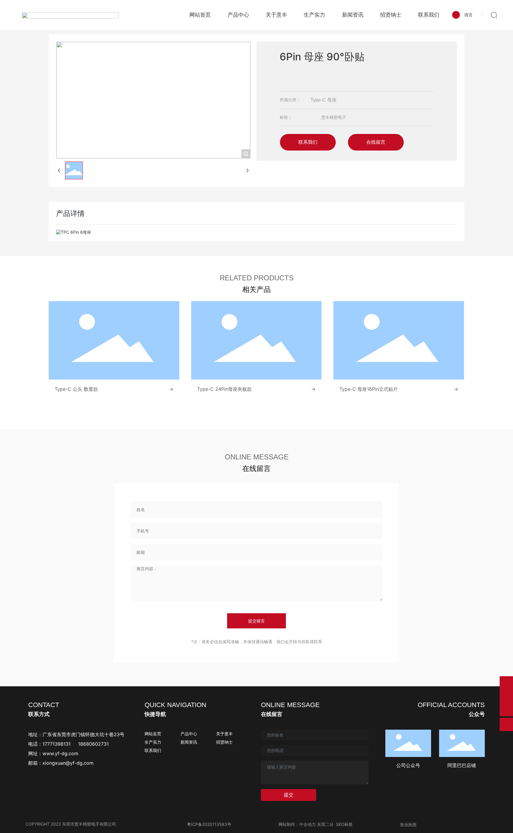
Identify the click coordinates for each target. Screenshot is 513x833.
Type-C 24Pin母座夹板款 (224, 389)
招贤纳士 (224, 742)
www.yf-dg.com (60, 753)
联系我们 (153, 750)
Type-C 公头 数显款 (76, 389)
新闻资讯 (188, 742)
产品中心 (188, 733)
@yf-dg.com (80, 763)
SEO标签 (344, 824)
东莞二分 (325, 824)
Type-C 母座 (324, 99)
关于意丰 (224, 733)
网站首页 (153, 733)
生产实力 (153, 742)
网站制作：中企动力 (297, 824)
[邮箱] (506, 683)
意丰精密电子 (333, 117)
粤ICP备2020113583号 (209, 824)
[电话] (506, 696)
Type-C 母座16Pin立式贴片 (368, 389)
